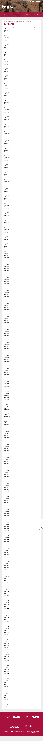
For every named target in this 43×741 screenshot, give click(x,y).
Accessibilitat (5, 731)
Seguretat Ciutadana (13, 21)
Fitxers (18, 21)
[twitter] (37, 1)
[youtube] (35, 1)
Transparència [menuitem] (36, 14)
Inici (8, 21)
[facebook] (39, 1)
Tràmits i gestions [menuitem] (29, 14)
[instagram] (41, 1)
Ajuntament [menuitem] (6, 14)
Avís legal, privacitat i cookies (12, 732)
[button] (33, 1)
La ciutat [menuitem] (13, 14)
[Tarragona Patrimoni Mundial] (29, 729)
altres (21, 21)
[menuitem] (7, 28)
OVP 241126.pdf (17, 27)
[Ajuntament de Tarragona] (7, 8)
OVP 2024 (24, 21)
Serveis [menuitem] (21, 14)
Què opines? (17, 731)
